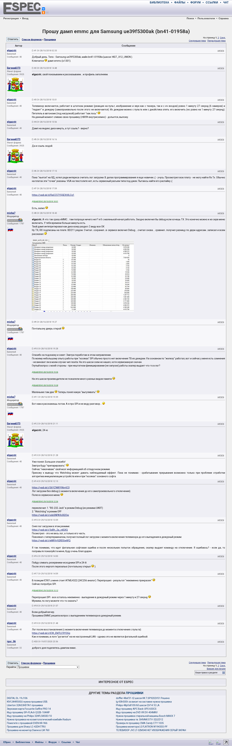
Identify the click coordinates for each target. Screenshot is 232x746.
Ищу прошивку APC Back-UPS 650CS (136, 708)
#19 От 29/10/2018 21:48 (46, 623)
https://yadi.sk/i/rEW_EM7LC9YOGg (51, 633)
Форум (52, 742)
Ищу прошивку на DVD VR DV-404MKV (137, 712)
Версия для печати (216, 669)
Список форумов (32, 39)
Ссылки (66, 742)
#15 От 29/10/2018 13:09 (46, 520)
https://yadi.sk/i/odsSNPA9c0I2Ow (50, 515)
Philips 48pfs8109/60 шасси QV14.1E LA (137, 705)
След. (223, 38)
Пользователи (206, 18)
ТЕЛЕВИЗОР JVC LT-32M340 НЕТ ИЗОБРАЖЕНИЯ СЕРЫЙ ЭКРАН (151, 730)
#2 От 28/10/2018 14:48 (45, 68)
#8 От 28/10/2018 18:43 (45, 213)
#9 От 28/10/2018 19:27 (45, 322)
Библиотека (23, 742)
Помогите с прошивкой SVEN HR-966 (27, 723)
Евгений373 (13, 68)
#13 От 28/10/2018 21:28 (46, 455)
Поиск (190, 18)
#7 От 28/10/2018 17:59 (45, 188)
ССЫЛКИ (212, 2)
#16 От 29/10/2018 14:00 (46, 556)
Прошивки (50, 39)
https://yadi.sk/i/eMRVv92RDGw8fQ (51, 540)
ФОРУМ (195, 2)
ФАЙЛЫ (179, 2)
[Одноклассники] (43, 12)
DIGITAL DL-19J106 (17, 698)
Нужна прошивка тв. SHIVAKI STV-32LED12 (139, 719)
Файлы (39, 742)
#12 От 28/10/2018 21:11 (46, 424)
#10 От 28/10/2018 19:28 (46, 348)
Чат (78, 742)
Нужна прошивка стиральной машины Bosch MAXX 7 (145, 716)
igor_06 (11, 641)
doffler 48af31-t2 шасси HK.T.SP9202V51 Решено (143, 698)
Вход (25, 18)
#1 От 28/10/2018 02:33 (45, 50)
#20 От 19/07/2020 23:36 (46, 641)
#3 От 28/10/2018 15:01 (45, 99)
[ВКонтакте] (43, 8)
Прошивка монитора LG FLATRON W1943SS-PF (141, 726)
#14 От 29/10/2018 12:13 (46, 481)
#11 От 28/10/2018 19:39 (46, 397)
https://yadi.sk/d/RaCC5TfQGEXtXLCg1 (53, 195)
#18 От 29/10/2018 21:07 (46, 606)
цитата (221, 50)
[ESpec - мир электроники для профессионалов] (22, 16)
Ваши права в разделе (206, 672)
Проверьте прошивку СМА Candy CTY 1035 (140, 723)
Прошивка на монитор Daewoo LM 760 (28, 730)
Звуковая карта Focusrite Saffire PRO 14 (29, 708)
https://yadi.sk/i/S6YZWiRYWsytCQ (51, 487)
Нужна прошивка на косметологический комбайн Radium (39, 719)
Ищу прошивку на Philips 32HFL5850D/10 (29, 716)
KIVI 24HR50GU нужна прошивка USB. (27, 701)
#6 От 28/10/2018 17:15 (45, 171)
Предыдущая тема (216, 41)
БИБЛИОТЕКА (159, 2)
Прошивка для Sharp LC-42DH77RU (26, 726)
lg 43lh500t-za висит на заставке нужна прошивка (144, 701)
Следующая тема (197, 41)
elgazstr (11, 50)
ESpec (7, 742)
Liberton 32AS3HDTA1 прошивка (25, 705)
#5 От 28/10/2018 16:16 (45, 139)
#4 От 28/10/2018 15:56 (45, 122)
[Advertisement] (189, 10)
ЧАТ (226, 2)
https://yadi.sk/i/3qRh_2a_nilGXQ (50, 529)
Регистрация (11, 18)
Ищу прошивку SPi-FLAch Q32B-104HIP (28, 712)
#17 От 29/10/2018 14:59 (46, 573)
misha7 (11, 213)
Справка (224, 18)
